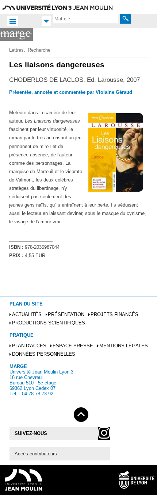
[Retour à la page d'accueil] (16, 34)
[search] (86, 18)
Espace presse (73, 345)
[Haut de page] (81, 413)
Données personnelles (43, 354)
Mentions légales (123, 345)
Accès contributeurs (36, 453)
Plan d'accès (29, 345)
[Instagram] (104, 433)
